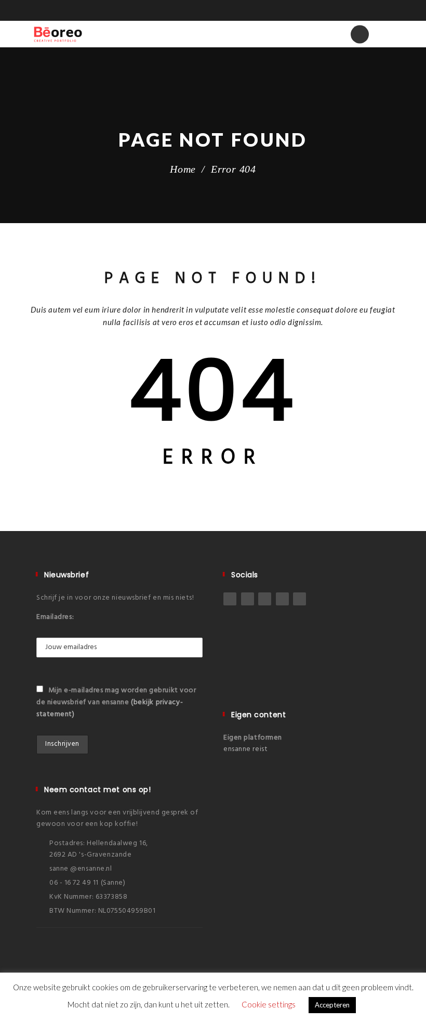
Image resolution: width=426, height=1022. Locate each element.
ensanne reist (245, 749)
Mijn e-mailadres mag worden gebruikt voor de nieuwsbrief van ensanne (116, 702)
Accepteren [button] (332, 1005)
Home (183, 169)
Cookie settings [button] (269, 1004)
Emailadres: (55, 617)
